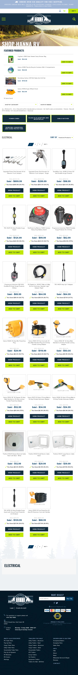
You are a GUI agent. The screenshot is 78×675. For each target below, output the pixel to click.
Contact (56, 663)
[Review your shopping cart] (64, 11)
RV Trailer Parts (8, 641)
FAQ (54, 651)
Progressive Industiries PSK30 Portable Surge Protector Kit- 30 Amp (63, 229)
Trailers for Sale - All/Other (36, 662)
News (55, 656)
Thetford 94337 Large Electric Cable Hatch (63, 455)
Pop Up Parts (8, 643)
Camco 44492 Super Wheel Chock (28, 89)
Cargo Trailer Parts (9, 645)
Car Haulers (32, 657)
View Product (14, 190)
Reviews (55, 660)
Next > (46, 144)
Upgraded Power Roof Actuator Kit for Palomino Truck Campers (14, 172)
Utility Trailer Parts (9, 648)
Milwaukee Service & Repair (61, 658)
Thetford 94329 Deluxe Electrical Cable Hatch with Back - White (14, 455)
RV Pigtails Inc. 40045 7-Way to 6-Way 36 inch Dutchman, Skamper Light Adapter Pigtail (39, 286)
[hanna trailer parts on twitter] (57, 603)
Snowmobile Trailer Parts (11, 650)
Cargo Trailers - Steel (35, 648)
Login (12, 608)
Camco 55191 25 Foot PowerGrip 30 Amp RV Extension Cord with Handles (39, 511)
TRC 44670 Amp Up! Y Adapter (64, 285)
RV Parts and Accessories (53, 109)
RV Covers (7, 657)
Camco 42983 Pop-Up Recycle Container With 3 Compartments (36, 67)
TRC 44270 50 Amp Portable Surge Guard (14, 229)
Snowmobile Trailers (34, 650)
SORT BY (53, 137)
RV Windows (7, 655)
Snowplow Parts (57, 643)
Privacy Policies (57, 622)
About (55, 653)
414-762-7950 (11, 617)
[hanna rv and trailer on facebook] (54, 603)
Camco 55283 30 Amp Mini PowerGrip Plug (14, 342)
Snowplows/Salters (58, 641)
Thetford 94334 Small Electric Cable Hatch (38, 455)
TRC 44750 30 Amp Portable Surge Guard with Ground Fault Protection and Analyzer (14, 512)
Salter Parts (56, 645)
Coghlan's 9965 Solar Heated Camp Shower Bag (32, 57)
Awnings (6, 660)
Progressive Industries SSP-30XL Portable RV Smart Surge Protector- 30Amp (14, 286)
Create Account (21, 608)
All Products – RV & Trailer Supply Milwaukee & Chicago (22, 109)
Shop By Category (11, 104)
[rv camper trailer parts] (20, 600)
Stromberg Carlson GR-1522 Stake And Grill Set (31, 78)
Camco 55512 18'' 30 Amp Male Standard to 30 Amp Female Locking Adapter (63, 343)
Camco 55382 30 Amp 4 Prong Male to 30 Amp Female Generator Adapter (63, 398)
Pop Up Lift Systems (10, 652)
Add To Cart (67, 62)
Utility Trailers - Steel (35, 643)
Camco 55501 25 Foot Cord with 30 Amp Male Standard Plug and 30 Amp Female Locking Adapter (39, 343)
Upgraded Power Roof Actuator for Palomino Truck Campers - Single (39, 172)
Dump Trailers (33, 655)
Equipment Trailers (34, 660)
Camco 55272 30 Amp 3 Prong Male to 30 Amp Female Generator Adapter (39, 398)
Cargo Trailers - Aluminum (36, 645)
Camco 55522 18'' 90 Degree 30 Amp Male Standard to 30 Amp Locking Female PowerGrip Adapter (14, 399)
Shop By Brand (46, 104)
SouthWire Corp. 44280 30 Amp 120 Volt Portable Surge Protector (63, 172)
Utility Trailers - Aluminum (36, 641)
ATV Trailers (32, 652)
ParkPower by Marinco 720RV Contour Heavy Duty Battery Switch (39, 229)
